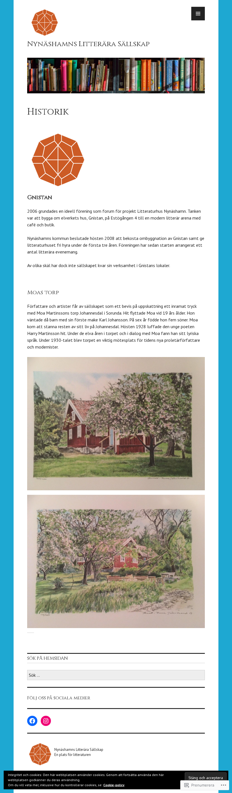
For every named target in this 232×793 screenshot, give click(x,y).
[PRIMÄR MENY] (198, 13)
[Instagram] (46, 721)
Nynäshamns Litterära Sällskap (88, 44)
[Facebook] (32, 721)
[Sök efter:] (116, 675)
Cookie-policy (113, 785)
